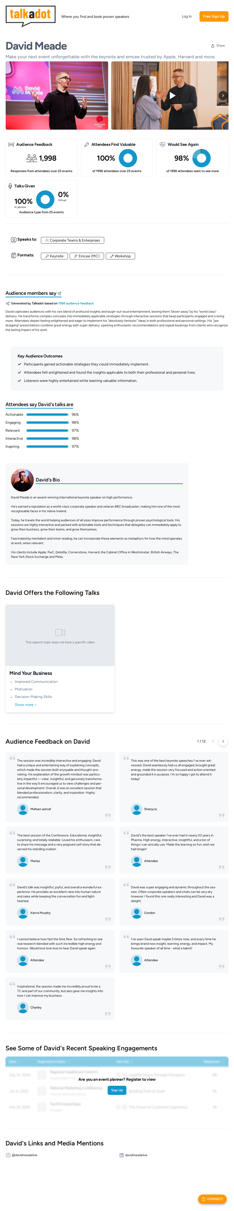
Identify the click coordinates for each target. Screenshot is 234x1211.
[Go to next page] (223, 741)
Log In (187, 16)
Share (220, 46)
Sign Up (117, 1090)
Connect (215, 1199)
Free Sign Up (214, 16)
